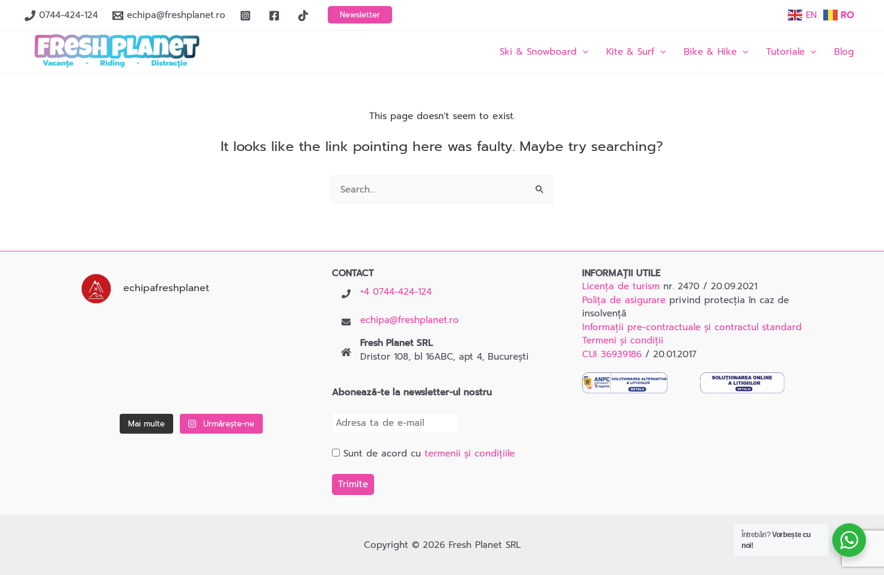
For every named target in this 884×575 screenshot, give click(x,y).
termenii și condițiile (470, 453)
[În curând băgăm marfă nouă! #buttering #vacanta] (269, 336)
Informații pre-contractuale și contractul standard (692, 327)
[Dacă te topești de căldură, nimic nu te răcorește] (269, 385)
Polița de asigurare (624, 300)
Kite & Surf (630, 51)
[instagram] (247, 15)
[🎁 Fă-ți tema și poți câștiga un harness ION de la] (114, 336)
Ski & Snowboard (538, 51)
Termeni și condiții (622, 340)
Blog (844, 51)
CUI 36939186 (612, 354)
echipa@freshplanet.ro (409, 320)
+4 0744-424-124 (396, 291)
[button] (360, 14)
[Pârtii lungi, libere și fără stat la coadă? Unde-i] (191, 336)
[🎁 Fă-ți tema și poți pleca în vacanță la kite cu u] (114, 385)
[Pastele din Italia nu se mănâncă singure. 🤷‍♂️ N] (191, 385)
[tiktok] (305, 15)
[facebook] (276, 15)
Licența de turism (621, 286)
